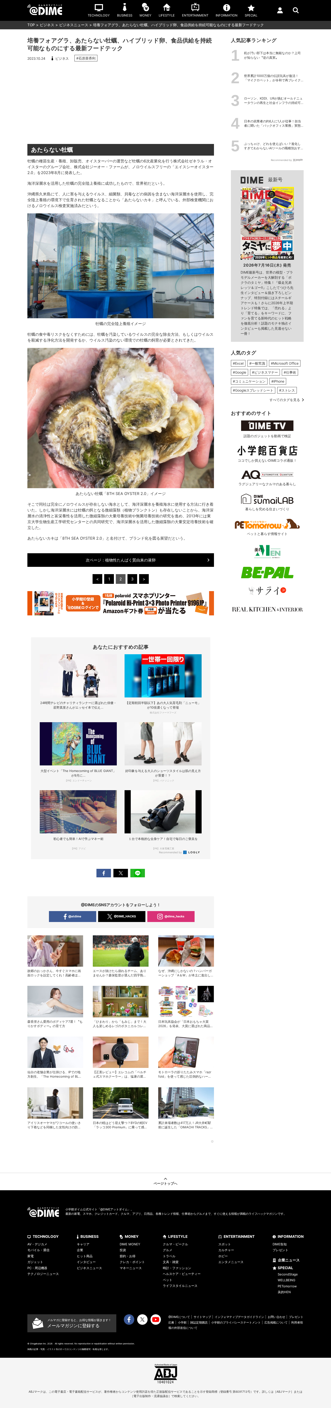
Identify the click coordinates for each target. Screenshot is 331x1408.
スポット (224, 1244)
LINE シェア (137, 873)
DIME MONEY (130, 1244)
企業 (80, 1250)
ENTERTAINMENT (239, 1236)
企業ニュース (289, 1260)
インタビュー (86, 1262)
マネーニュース (131, 1268)
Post (120, 873)
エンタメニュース (231, 1262)
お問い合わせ (276, 1317)
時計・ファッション (177, 1268)
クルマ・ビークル (175, 1244)
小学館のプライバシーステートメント (236, 1322)
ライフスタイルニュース (180, 1286)
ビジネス (47, 25)
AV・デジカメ (37, 1244)
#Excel (238, 363)
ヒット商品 (85, 1256)
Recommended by (170, 852)
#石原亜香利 (85, 58)
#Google (239, 372)
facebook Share (103, 873)
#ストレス (287, 390)
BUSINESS (89, 1236)
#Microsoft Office (285, 363)
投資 (123, 1250)
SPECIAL (285, 1268)
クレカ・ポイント (132, 1262)
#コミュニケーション (249, 381)
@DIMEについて (179, 1317)
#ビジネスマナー (265, 372)
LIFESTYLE (178, 1236)
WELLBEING (286, 1280)
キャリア (83, 1244)
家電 (30, 1256)
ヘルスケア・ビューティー (182, 1274)
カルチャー (226, 1250)
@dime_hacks (174, 916)
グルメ (167, 1250)
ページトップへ (165, 1183)
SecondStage (288, 1274)
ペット (167, 1280)
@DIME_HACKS (125, 916)
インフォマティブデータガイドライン (239, 1317)
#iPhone (277, 381)
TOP (31, 25)
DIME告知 (280, 1244)
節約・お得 (127, 1256)
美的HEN (284, 1292)
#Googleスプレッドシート (253, 390)
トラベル (169, 1256)
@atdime (74, 916)
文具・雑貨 (171, 1262)
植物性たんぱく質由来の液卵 (121, 560)
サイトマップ (202, 1317)
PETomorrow (287, 1286)
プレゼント (280, 1250)
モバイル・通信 (38, 1250)
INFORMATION (291, 1236)
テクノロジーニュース (43, 1274)
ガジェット (35, 1262)
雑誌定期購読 (199, 1322)
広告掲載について (276, 1322)
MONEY (132, 1236)
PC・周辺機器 (37, 1268)
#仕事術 (290, 372)
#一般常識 (257, 363)
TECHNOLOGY (46, 1236)
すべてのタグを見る (284, 400)
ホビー (223, 1256)
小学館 (182, 1322)
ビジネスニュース (73, 25)
